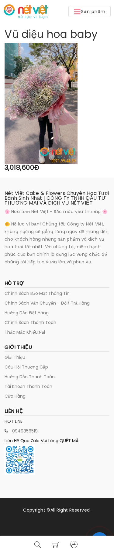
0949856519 (25, 431)
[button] (89, 11)
